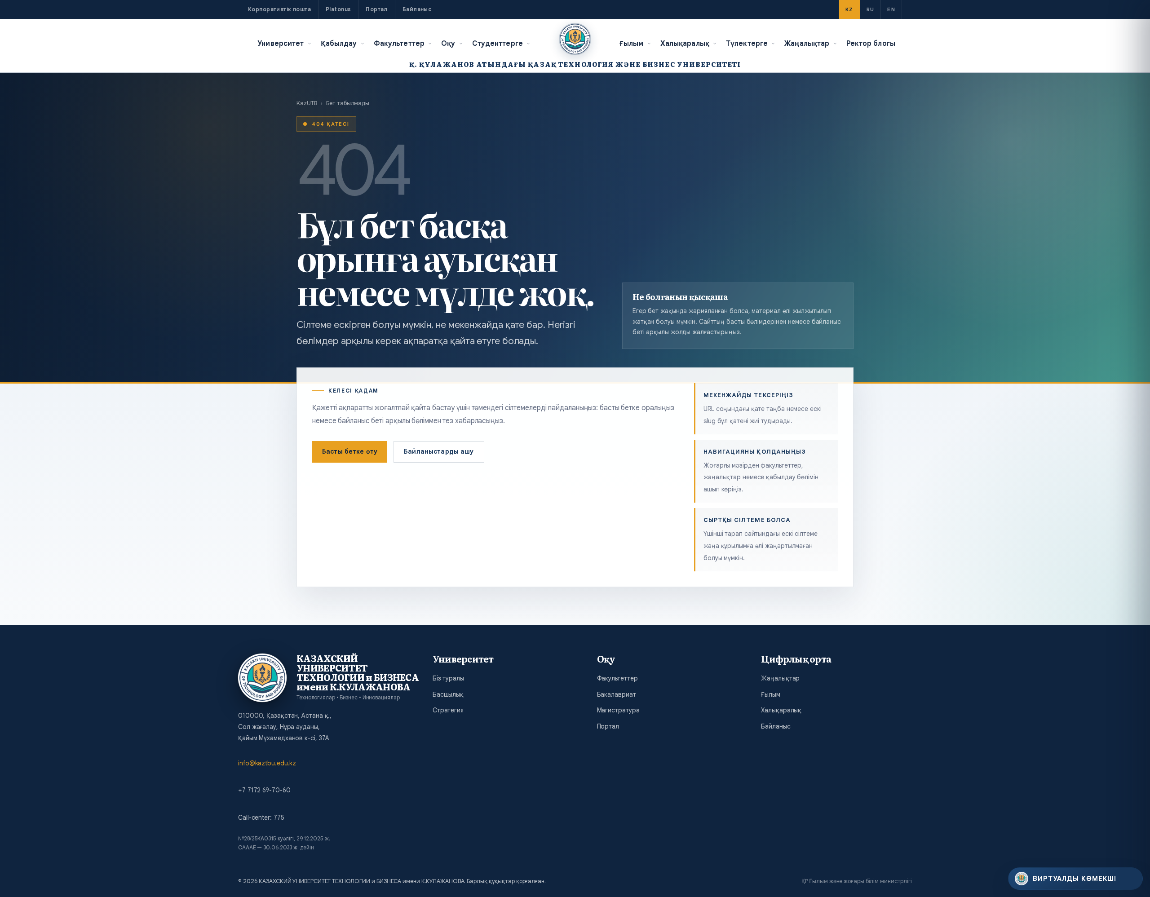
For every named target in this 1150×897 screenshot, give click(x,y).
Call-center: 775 (261, 817)
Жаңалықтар (806, 43)
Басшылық (448, 694)
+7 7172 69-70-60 (264, 790)
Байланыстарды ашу (438, 451)
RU (871, 9)
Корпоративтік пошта (279, 9)
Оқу (448, 43)
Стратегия (448, 710)
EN (891, 9)
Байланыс (416, 9)
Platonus (338, 9)
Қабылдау (339, 43)
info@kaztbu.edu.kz (267, 763)
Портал (377, 9)
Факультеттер (399, 43)
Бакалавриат (616, 694)
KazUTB (306, 103)
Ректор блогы (871, 43)
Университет (280, 43)
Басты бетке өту (349, 451)
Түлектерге (747, 43)
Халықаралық (684, 43)
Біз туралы (448, 678)
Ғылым (631, 43)
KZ (849, 9)
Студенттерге (497, 43)
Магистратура (618, 710)
